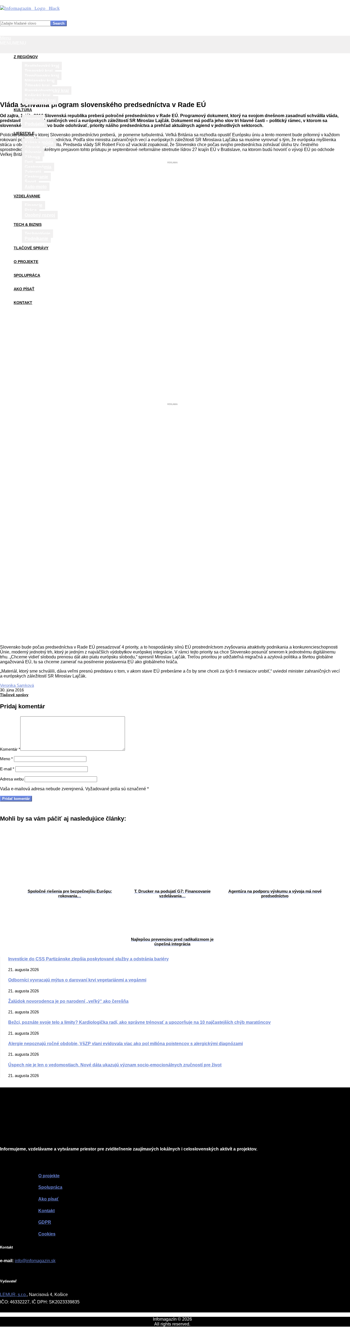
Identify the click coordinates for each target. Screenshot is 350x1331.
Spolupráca (27, 275)
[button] (13, 43)
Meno (6, 758)
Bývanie (33, 152)
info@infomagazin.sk (35, 1260)
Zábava (32, 157)
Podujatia (34, 124)
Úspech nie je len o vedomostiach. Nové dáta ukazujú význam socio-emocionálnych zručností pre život (114, 1065)
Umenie (32, 119)
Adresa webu (12, 779)
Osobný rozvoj (40, 215)
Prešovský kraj (40, 100)
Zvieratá (33, 172)
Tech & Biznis (28, 224)
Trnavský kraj (38, 71)
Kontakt (23, 302)
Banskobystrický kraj (47, 90)
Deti (29, 162)
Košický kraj (37, 95)
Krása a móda (39, 142)
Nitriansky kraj (39, 80)
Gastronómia (38, 167)
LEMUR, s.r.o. (13, 1294)
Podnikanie (36, 238)
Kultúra (23, 110)
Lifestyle (24, 133)
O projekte (26, 261)
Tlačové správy (31, 248)
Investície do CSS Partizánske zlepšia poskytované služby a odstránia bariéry (88, 959)
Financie (33, 205)
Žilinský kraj (37, 85)
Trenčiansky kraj (42, 75)
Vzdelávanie (27, 196)
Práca (31, 210)
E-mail (7, 769)
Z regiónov (26, 57)
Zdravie (32, 147)
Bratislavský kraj (42, 66)
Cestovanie (36, 176)
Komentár (10, 749)
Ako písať (24, 289)
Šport (30, 181)
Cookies (47, 1234)
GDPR (44, 1222)
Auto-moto (36, 186)
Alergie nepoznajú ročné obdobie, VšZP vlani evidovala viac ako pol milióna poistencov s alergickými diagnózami (125, 1043)
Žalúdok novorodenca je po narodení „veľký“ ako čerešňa (68, 1001)
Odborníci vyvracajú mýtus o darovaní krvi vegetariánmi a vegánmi (77, 980)
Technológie (37, 233)
